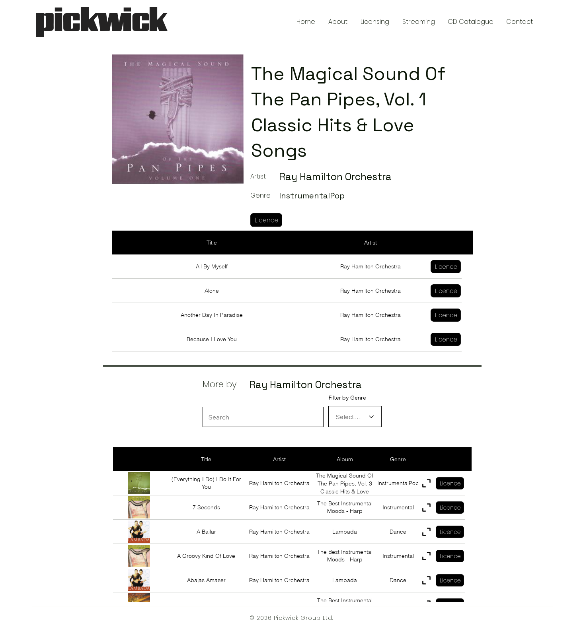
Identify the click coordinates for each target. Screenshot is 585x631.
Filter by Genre (347, 397)
